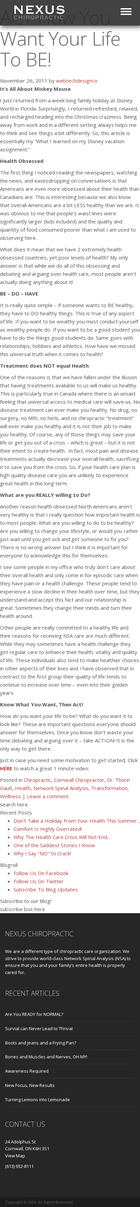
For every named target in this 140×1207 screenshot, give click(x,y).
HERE (6, 768)
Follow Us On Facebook (41, 873)
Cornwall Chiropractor (79, 779)
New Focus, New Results (30, 1085)
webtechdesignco (77, 80)
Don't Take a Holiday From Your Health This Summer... (77, 820)
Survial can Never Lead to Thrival (39, 1028)
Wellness (10, 796)
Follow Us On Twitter (39, 881)
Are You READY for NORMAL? (34, 1014)
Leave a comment (48, 796)
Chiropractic (37, 779)
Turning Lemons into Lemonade (37, 1099)
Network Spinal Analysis (60, 788)
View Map (15, 1156)
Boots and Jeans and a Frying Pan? (40, 1043)
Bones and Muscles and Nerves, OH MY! (46, 1057)
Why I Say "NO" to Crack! (42, 853)
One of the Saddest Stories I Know (54, 845)
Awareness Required (27, 1071)
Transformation (109, 788)
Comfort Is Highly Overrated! (48, 828)
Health (23, 788)
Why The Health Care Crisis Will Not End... (62, 837)
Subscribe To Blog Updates (46, 889)
